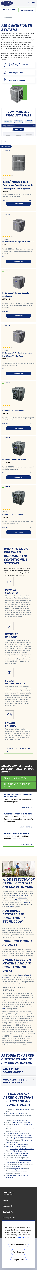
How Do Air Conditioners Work (21, 1122)
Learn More (26, 807)
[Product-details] (18, 159)
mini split (11, 906)
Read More (27, 844)
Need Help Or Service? (17, 80)
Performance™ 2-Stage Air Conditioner (18, 241)
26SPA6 (5, 359)
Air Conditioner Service (19, 1120)
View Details (18, 129)
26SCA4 (5, 517)
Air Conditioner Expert (22, 1109)
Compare (7, 150)
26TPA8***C (6, 299)
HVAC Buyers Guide (16, 73)
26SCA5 (5, 413)
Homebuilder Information (9, 1193)
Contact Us (8, 1212)
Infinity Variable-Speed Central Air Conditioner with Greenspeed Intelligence (18, 185)
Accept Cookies (18, 1260)
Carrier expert (22, 898)
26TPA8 (4, 245)
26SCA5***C (6, 462)
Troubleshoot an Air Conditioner (16, 1133)
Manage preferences (18, 1244)
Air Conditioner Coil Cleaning (23, 1135)
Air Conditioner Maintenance (15, 1113)
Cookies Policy (23, 1237)
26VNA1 (5, 191)
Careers (8, 1206)
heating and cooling (17, 1169)
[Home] (6, 3)
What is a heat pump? (13, 1166)
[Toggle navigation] (33, 3)
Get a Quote (18, 204)
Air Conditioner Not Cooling (19, 1153)
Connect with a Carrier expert (19, 785)
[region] (18, 1244)
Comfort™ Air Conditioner (13, 410)
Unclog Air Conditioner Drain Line (21, 1138)
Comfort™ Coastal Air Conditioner (16, 459)
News (5, 1200)
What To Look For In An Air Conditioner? (18, 65)
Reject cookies (18, 1252)
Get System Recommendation (27, 9)
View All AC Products (18, 750)
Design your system (19, 778)
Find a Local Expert (9, 9)
